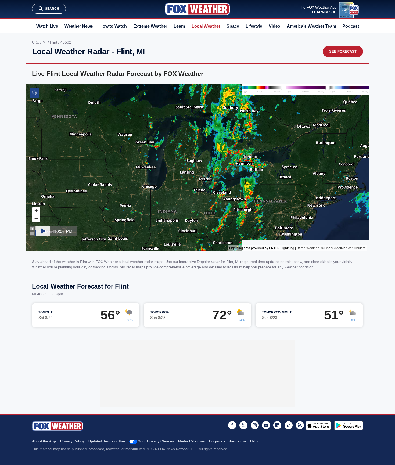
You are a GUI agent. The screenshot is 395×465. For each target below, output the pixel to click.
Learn (179, 26)
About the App (44, 441)
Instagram (255, 425)
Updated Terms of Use (106, 441)
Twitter (243, 425)
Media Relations (191, 441)
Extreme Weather (150, 26)
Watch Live (47, 26)
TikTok (289, 425)
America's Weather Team (311, 26)
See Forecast (343, 51)
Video (274, 26)
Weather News (78, 26)
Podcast (350, 26)
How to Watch (113, 26)
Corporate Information (227, 441)
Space (233, 26)
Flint (54, 42)
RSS (300, 425)
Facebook (232, 425)
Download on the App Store (318, 425)
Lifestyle (254, 26)
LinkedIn (277, 425)
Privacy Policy (72, 441)
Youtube (266, 425)
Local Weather (206, 26)
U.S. (36, 42)
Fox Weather (197, 9)
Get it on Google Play (348, 425)
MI (45, 42)
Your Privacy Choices (156, 441)
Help (254, 441)
